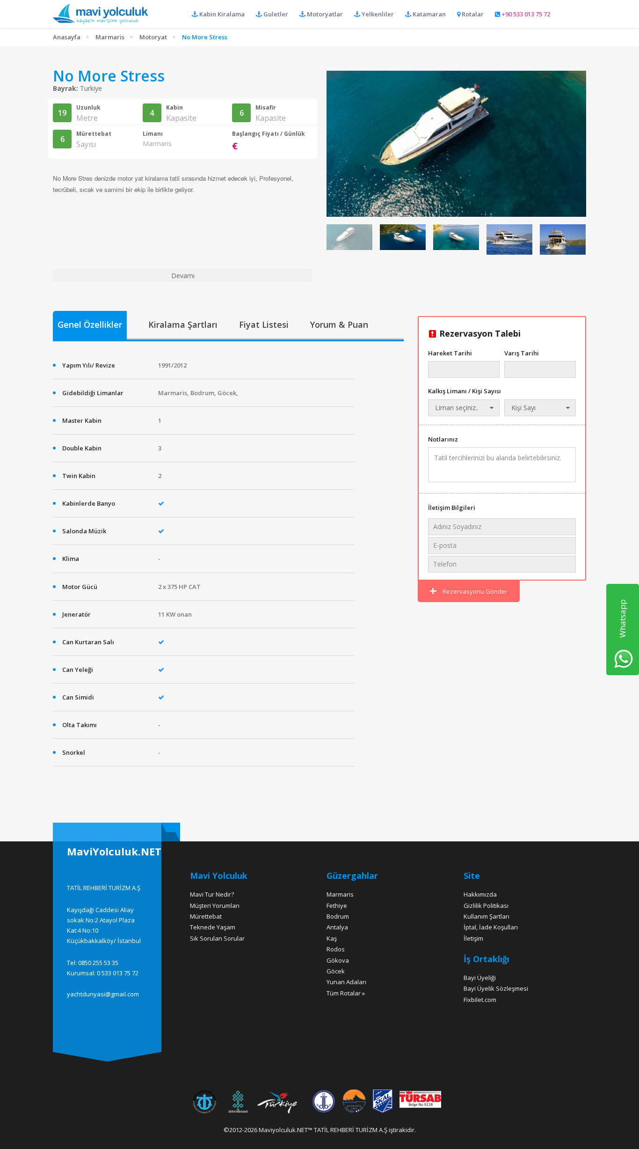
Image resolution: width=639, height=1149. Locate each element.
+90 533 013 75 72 (525, 14)
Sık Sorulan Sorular (217, 938)
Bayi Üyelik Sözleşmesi (496, 988)
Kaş (332, 938)
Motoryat (153, 37)
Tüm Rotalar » (346, 993)
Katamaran (428, 14)
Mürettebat (206, 916)
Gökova (338, 960)
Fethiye (337, 905)
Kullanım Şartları (486, 916)
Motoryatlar (324, 14)
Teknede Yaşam (212, 927)
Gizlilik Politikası (486, 905)
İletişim (473, 938)
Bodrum (338, 916)
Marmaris (109, 37)
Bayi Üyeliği (480, 977)
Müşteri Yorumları (215, 905)
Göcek (336, 971)
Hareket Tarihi (450, 353)
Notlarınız (443, 439)
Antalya (337, 927)
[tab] (90, 325)
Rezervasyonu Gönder (474, 591)
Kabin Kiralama (221, 14)
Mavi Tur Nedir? (212, 894)
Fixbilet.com (480, 999)
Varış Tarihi (521, 353)
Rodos (336, 949)
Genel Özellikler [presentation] (90, 324)
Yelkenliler (377, 14)
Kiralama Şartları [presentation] (183, 324)
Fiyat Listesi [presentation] (264, 324)
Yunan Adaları (346, 982)
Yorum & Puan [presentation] (339, 324)
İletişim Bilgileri (451, 507)
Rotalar (472, 14)
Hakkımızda (480, 894)
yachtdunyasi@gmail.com (103, 994)
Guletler (275, 14)
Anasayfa (66, 37)
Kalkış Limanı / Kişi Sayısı (464, 391)
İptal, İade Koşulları (491, 927)
